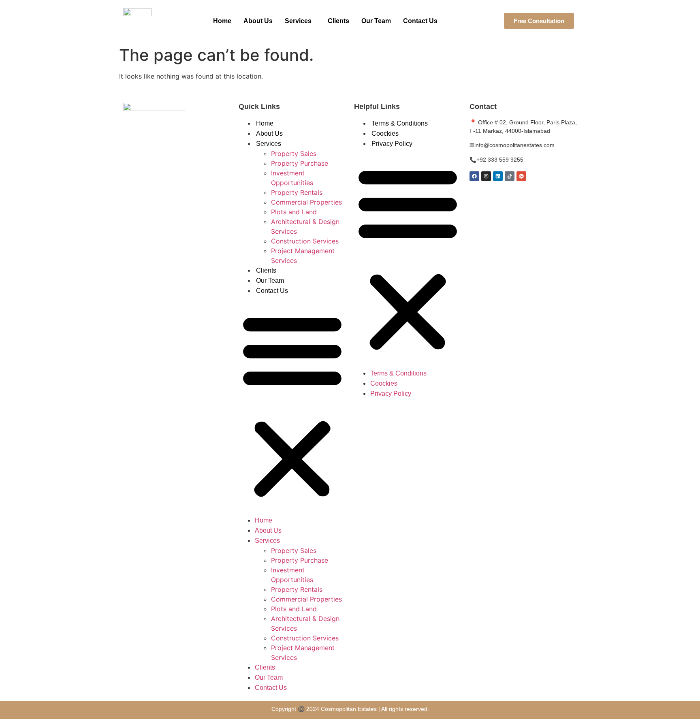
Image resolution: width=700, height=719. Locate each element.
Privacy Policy (391, 143)
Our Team (376, 20)
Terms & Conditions (399, 123)
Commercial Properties (306, 202)
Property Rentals (296, 192)
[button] (300, 21)
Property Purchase (299, 163)
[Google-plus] (521, 176)
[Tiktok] (509, 176)
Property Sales (293, 153)
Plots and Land (294, 212)
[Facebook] (474, 176)
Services (298, 20)
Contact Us (420, 20)
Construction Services (305, 241)
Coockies (385, 133)
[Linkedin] (498, 176)
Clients (338, 20)
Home (222, 20)
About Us (258, 20)
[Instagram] (486, 176)
